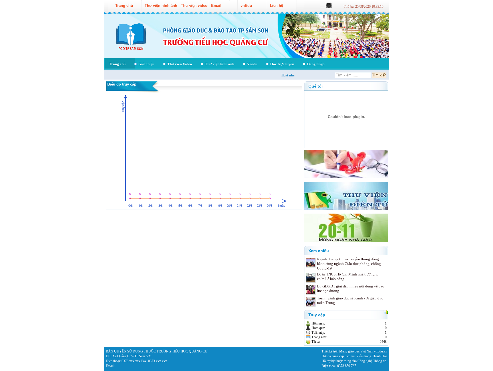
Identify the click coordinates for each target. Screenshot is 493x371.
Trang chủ (117, 64)
